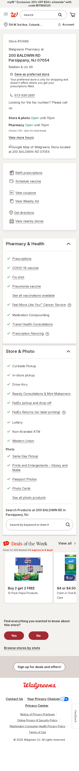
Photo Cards (21, 488)
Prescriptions (21, 259)
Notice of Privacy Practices (37, 714)
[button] (66, 24)
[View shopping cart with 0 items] (72, 15)
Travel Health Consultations (32, 324)
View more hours (21, 137)
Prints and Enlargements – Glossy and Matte (39, 467)
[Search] (62, 15)
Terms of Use (37, 732)
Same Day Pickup (25, 456)
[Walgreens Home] (14, 15)
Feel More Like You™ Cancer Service (39, 305)
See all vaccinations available (33, 296)
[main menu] (6, 15)
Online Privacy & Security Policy (37, 720)
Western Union (23, 441)
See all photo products (29, 498)
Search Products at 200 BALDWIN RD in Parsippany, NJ (36, 512)
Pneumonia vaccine (26, 286)
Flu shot (18, 277)
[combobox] (38, 14)
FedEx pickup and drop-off (31, 403)
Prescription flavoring (28, 334)
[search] (68, 524)
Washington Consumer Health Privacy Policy (37, 726)
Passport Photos (24, 479)
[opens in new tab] (39, 149)
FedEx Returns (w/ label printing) (36, 412)
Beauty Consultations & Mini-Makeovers (41, 394)
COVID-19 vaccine (25, 268)
